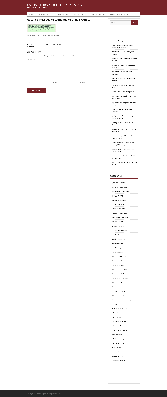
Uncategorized (116, 347)
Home (31, 14)
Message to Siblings (118, 252)
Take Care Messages (119, 339)
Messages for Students (119, 261)
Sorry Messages (117, 334)
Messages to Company (119, 269)
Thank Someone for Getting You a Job (124, 92)
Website (82, 82)
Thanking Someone (118, 343)
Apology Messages (118, 196)
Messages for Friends (119, 256)
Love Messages (117, 248)
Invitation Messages (118, 235)
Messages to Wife (118, 304)
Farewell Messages (118, 226)
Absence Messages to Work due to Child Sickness (44, 45)
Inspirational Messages (119, 230)
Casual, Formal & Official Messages (56, 5)
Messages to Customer (119, 274)
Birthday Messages (118, 204)
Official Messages (118, 313)
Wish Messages (117, 365)
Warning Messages (118, 356)
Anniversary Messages (119, 14)
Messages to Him (98, 14)
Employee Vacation (118, 222)
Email (55, 82)
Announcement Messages (120, 191)
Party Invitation (117, 317)
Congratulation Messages (120, 217)
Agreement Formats (118, 183)
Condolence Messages (119, 213)
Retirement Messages (119, 330)
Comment (31, 59)
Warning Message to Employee (122, 41)
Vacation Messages (118, 352)
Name (29, 82)
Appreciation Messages (119, 200)
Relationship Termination (120, 326)
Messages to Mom (118, 295)
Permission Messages (119, 321)
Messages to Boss (46, 14)
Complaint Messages (119, 209)
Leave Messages (63, 14)
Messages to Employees (120, 278)
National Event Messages (120, 308)
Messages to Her (80, 14)
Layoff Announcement (119, 239)
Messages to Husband (119, 291)
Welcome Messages (118, 361)
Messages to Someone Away (121, 300)
